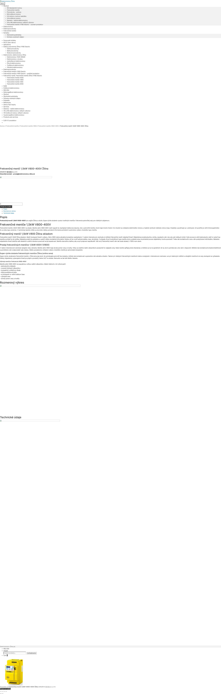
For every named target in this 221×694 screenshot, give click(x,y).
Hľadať (5, 651)
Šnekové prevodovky (14, 53)
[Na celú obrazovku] (2, 691)
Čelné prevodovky (13, 49)
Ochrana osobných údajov (15, 37)
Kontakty (6, 33)
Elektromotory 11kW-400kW (16, 57)
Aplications (7, 44)
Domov (2, 126)
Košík (5, 86)
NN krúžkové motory (14, 14)
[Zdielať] (4, 691)
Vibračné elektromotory (14, 67)
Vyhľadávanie (31, 653)
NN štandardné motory (14, 8)
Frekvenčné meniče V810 (15, 82)
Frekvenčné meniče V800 (15, 80)
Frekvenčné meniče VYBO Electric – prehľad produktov (21, 73)
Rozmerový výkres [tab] (9, 211)
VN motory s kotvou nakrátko (16, 16)
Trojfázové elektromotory (15, 65)
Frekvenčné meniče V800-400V (48, 126)
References (7, 102)
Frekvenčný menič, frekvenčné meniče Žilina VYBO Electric (22, 75)
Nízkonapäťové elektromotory (13, 92)
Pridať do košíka (6, 206)
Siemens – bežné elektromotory (17, 20)
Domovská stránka (9, 40)
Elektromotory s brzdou (15, 59)
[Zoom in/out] (0, 691)
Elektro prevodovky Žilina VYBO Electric (16, 46)
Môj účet (6, 90)
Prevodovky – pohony (14, 12)
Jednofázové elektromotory (16, 61)
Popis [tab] (5, 209)
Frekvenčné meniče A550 (15, 78)
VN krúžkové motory (14, 18)
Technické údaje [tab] (8, 213)
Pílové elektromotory (14, 63)
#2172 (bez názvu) (9, 42)
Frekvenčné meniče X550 (15, 84)
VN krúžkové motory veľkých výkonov (16, 113)
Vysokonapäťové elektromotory (13, 115)
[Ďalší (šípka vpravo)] (2, 693)
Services (6, 106)
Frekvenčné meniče (13, 10)
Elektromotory (8, 26)
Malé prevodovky (12, 51)
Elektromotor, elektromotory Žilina (14, 55)
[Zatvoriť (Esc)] (6, 691)
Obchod (6, 6)
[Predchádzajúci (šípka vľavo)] (0, 693)
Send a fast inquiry (9, 104)
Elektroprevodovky (9, 29)
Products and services (10, 117)
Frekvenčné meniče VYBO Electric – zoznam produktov (25, 24)
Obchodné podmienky (14, 35)
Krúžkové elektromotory (11, 88)
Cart (5, 655)
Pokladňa (6, 100)
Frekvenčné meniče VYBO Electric (14, 71)
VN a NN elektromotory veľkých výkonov (20, 22)
